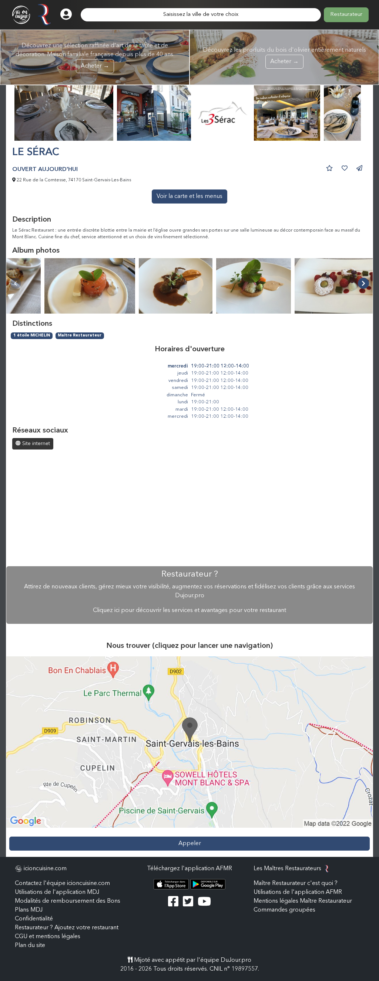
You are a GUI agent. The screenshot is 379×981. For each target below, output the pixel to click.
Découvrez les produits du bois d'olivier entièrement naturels (284, 56)
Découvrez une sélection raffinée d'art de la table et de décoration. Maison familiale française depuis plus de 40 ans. (95, 56)
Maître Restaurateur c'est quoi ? (296, 883)
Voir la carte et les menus (189, 196)
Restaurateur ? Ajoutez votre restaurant (66, 928)
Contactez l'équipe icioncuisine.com (62, 883)
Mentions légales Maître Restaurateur (303, 901)
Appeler (189, 844)
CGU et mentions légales (47, 937)
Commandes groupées (284, 910)
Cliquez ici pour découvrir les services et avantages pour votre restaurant (189, 610)
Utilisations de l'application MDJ (57, 892)
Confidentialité (34, 919)
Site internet (35, 443)
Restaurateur (346, 14)
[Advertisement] (189, 508)
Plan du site (30, 945)
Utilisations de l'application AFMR (298, 892)
